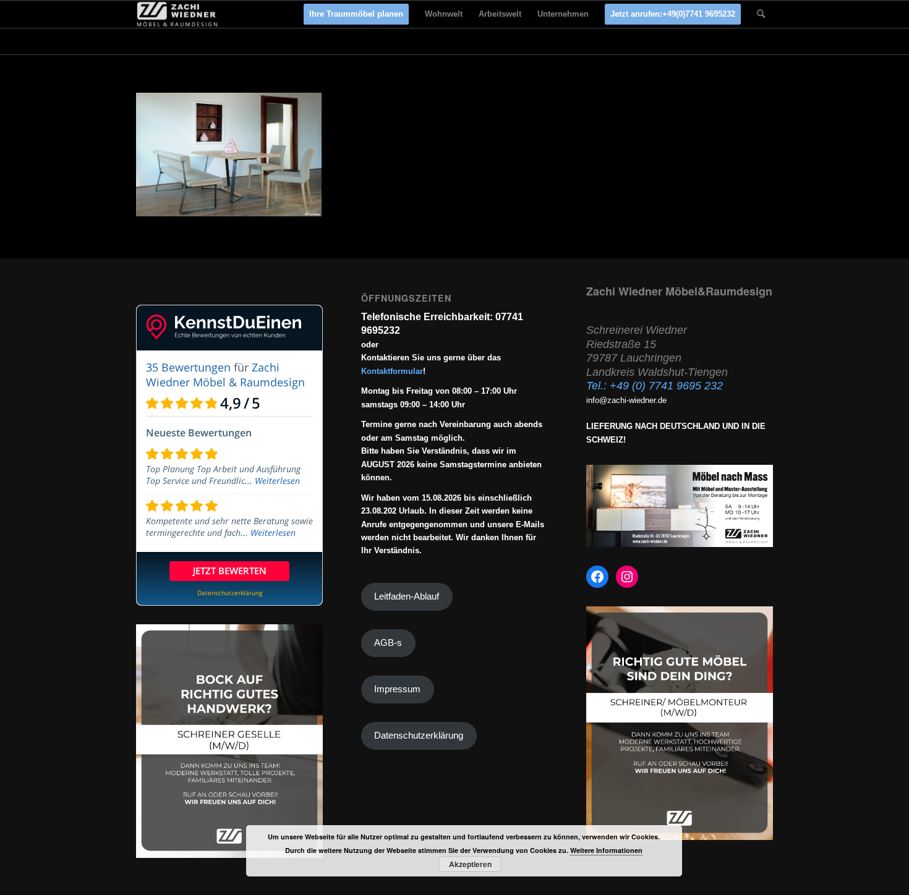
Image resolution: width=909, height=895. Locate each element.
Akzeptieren (470, 864)
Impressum (397, 689)
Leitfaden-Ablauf (406, 596)
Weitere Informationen (606, 850)
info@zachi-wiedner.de (626, 400)
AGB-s (388, 643)
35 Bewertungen (188, 367)
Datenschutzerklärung (418, 735)
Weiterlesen (277, 480)
